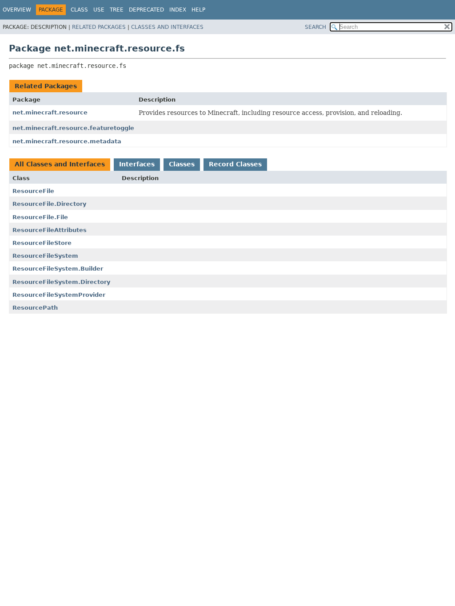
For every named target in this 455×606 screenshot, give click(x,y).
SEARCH (315, 27)
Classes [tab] (182, 164)
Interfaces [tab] (137, 164)
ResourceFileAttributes (49, 230)
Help (198, 10)
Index (177, 10)
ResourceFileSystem (45, 255)
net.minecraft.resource (50, 112)
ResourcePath (35, 307)
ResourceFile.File (40, 217)
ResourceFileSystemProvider (58, 294)
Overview (17, 10)
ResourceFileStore (42, 243)
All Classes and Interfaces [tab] (60, 164)
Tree (117, 10)
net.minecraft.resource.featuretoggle (73, 128)
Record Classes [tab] (235, 164)
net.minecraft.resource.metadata (66, 141)
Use (98, 10)
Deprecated (146, 10)
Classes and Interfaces (167, 27)
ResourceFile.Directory (49, 204)
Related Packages (99, 27)
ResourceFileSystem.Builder (57, 268)
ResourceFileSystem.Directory (61, 282)
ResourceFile (33, 191)
